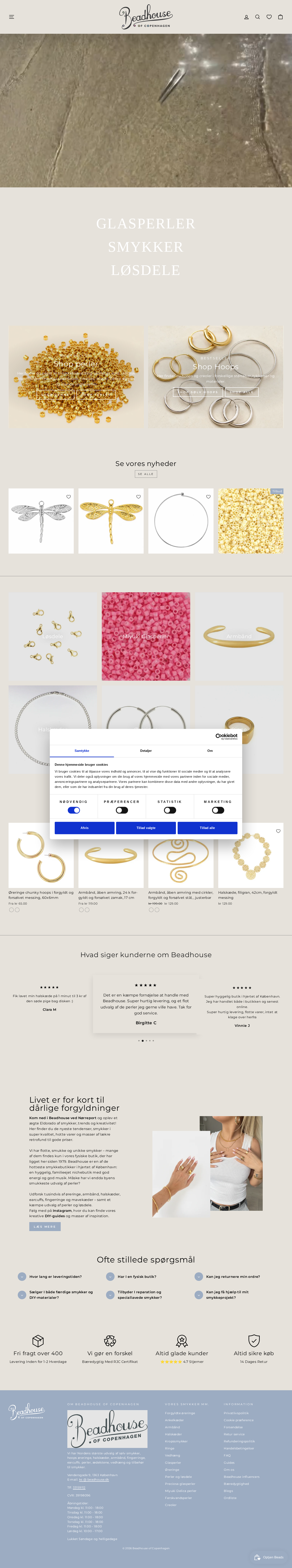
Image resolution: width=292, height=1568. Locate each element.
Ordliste (230, 1498)
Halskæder (173, 1434)
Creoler (171, 1505)
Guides (229, 1462)
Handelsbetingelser (239, 1448)
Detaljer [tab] (146, 750)
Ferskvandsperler (178, 1498)
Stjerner (196, 1362)
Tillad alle (207, 828)
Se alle (146, 474)
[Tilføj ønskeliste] (68, 497)
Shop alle (242, 392)
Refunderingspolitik (239, 1441)
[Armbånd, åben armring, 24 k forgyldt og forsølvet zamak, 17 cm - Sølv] (87, 910)
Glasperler (173, 1462)
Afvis (85, 828)
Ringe (169, 1448)
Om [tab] (210, 750)
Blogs (228, 1491)
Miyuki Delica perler (180, 1491)
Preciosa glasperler (180, 1484)
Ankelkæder (174, 1420)
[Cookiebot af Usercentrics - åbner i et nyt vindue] (218, 736)
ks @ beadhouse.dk (94, 1479)
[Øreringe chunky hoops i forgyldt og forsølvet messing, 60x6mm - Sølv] (17, 910)
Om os (229, 1469)
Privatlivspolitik (236, 1413)
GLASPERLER (146, 223)
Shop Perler (96, 394)
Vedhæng (172, 1455)
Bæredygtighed (236, 1484)
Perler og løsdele (178, 1476)
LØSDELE (146, 270)
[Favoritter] (269, 17)
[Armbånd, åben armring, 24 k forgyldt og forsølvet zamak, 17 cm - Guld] (81, 910)
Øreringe (172, 1469)
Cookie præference (239, 1420)
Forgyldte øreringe (180, 1413)
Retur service (234, 1434)
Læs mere (45, 1226)
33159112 (79, 1487)
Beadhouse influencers (242, 1476)
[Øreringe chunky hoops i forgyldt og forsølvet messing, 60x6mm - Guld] (11, 910)
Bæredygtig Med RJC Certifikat (110, 1362)
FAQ (227, 1455)
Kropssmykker (176, 1441)
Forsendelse (233, 1427)
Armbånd (172, 1427)
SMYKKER (146, 247)
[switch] (122, 810)
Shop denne (55, 394)
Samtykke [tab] (82, 750)
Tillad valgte (146, 828)
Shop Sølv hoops (198, 392)
